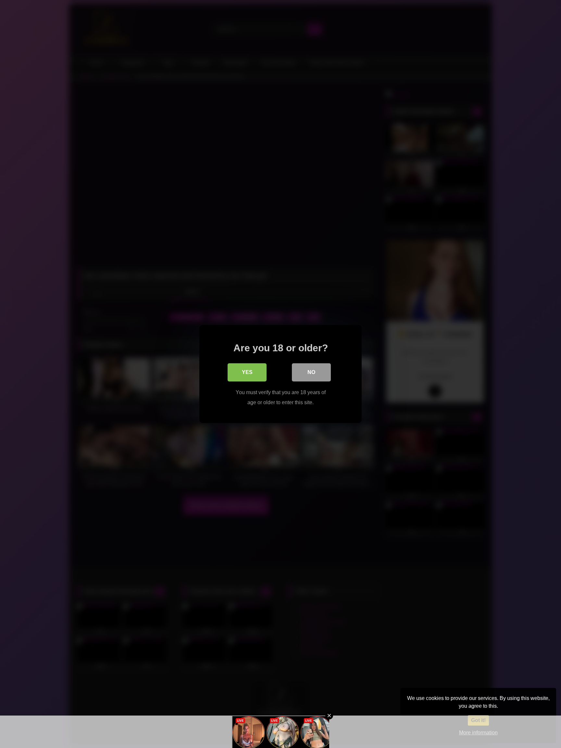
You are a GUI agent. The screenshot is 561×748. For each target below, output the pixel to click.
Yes (247, 372)
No (311, 372)
